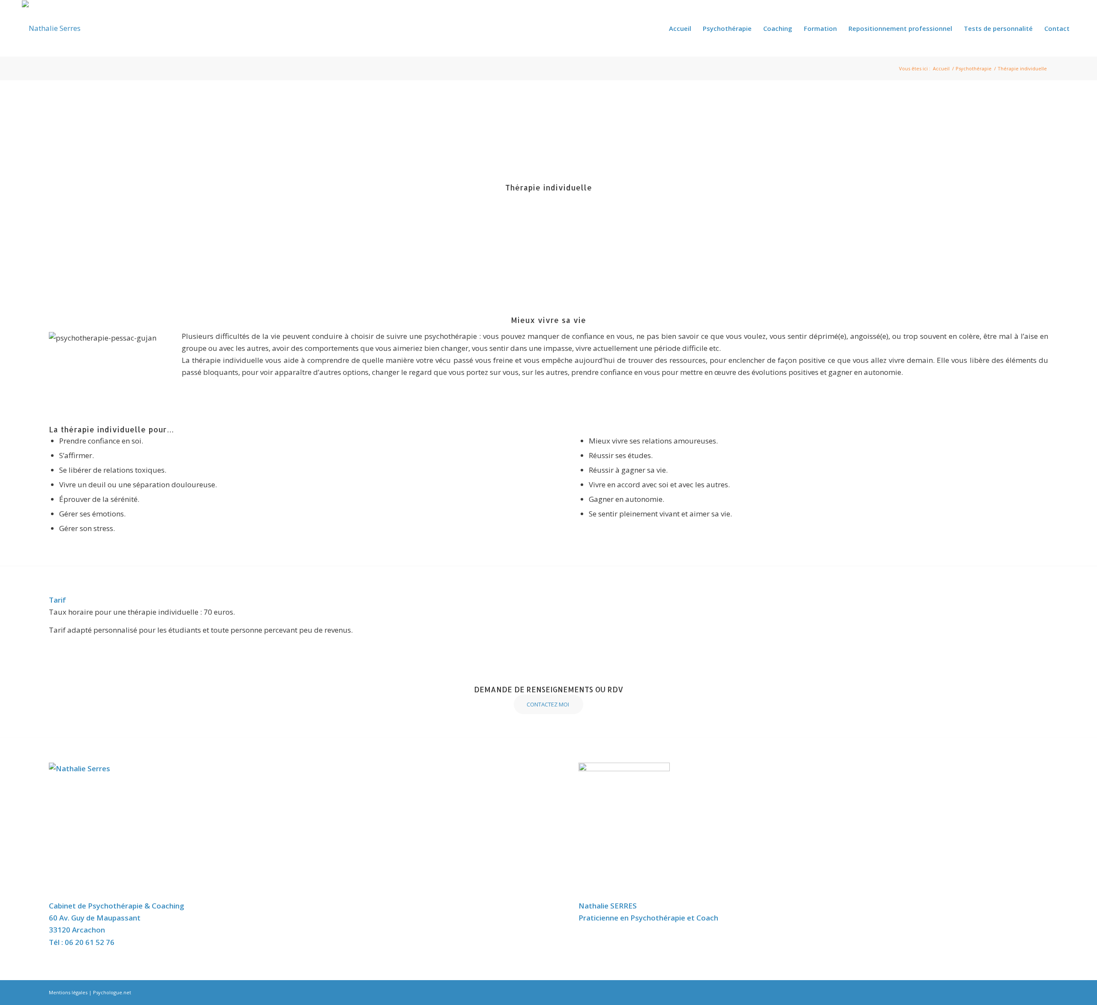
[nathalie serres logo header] (51, 28)
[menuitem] (680, 28)
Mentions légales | (71, 992)
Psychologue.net (112, 992)
